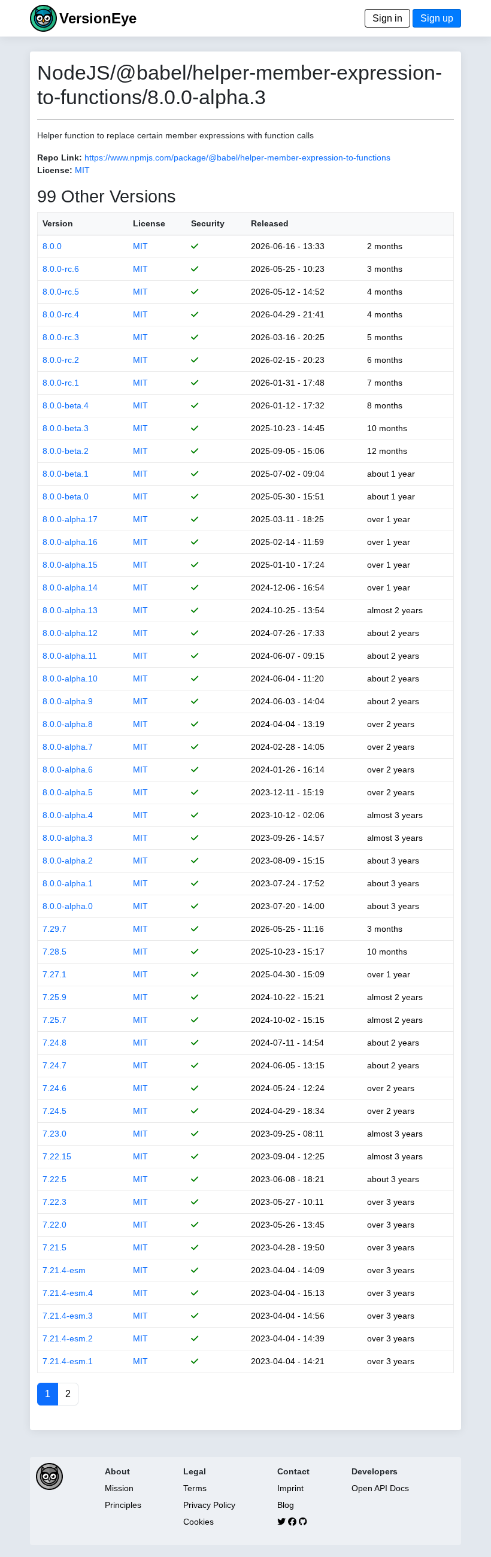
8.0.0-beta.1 (66, 473)
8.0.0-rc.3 (61, 337)
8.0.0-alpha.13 (70, 610)
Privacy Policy (209, 1505)
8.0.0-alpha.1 (68, 883)
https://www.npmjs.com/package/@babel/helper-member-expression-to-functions (237, 157)
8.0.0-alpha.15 (70, 565)
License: (54, 170)
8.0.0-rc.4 (61, 314)
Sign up (436, 18)
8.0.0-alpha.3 (68, 838)
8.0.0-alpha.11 (70, 656)
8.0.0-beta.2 (66, 451)
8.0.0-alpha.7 (68, 747)
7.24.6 (54, 1088)
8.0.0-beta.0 (66, 496)
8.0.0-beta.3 (66, 428)
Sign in (387, 18)
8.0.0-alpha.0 (68, 906)
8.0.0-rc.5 (61, 291)
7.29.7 (54, 929)
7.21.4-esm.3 (68, 1315)
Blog (285, 1505)
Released (270, 223)
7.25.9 (54, 997)
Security (208, 223)
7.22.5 (54, 1179)
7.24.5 (54, 1111)
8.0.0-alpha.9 (68, 701)
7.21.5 (54, 1247)
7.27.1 (54, 974)
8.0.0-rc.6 (61, 269)
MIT (82, 170)
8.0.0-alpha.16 (70, 542)
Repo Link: (59, 157)
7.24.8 (54, 1042)
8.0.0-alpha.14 (70, 587)
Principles (123, 1505)
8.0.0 (52, 246)
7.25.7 (54, 1020)
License (149, 223)
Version (58, 223)
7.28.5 (54, 951)
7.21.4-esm (64, 1270)
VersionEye (98, 18)
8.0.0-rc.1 (61, 382)
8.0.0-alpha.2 (68, 860)
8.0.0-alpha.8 (68, 724)
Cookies (198, 1521)
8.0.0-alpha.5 (68, 792)
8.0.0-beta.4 (66, 405)
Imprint (290, 1488)
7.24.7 (54, 1065)
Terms (195, 1488)
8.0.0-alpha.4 (68, 815)
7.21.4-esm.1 (68, 1361)
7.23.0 (54, 1133)
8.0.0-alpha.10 (70, 678)
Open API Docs (380, 1488)
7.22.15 (57, 1156)
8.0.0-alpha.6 (68, 769)
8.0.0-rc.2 (61, 360)
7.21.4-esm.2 (68, 1338)
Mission (119, 1488)
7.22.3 (54, 1202)
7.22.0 (54, 1224)
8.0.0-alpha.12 (70, 633)
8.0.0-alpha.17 (70, 519)
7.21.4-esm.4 (68, 1293)
